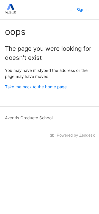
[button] (71, 10)
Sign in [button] (82, 9)
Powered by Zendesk (76, 135)
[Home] (10, 12)
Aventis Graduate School (29, 117)
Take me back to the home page (36, 86)
